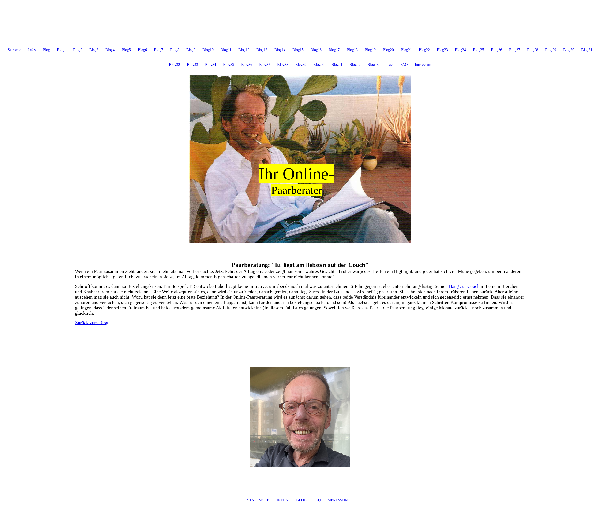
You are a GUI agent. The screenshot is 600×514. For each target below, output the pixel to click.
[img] (300, 159)
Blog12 (243, 50)
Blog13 (261, 50)
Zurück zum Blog (91, 322)
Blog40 (318, 64)
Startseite (14, 50)
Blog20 (388, 50)
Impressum (423, 64)
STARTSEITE (258, 500)
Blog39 (300, 64)
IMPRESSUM (337, 500)
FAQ (404, 64)
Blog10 (208, 50)
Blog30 (568, 50)
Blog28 (532, 50)
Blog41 (336, 64)
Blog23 (442, 50)
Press (389, 64)
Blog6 (142, 50)
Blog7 (158, 50)
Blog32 (174, 64)
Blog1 (61, 50)
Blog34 (210, 64)
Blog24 (460, 50)
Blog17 (334, 50)
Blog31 (586, 50)
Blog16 (316, 50)
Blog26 (496, 50)
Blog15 (298, 50)
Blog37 (264, 64)
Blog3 (93, 50)
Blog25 (478, 50)
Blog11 (226, 50)
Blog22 (424, 50)
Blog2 (77, 50)
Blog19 (370, 50)
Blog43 (373, 64)
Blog (46, 50)
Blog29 (550, 50)
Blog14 (279, 50)
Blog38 (282, 64)
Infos (32, 50)
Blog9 (190, 50)
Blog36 (246, 64)
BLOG (301, 500)
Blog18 (352, 50)
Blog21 (406, 50)
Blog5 (126, 50)
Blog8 (174, 50)
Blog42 (354, 64)
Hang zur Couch (464, 286)
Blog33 (192, 64)
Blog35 (228, 64)
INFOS (283, 500)
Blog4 (110, 50)
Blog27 (514, 50)
